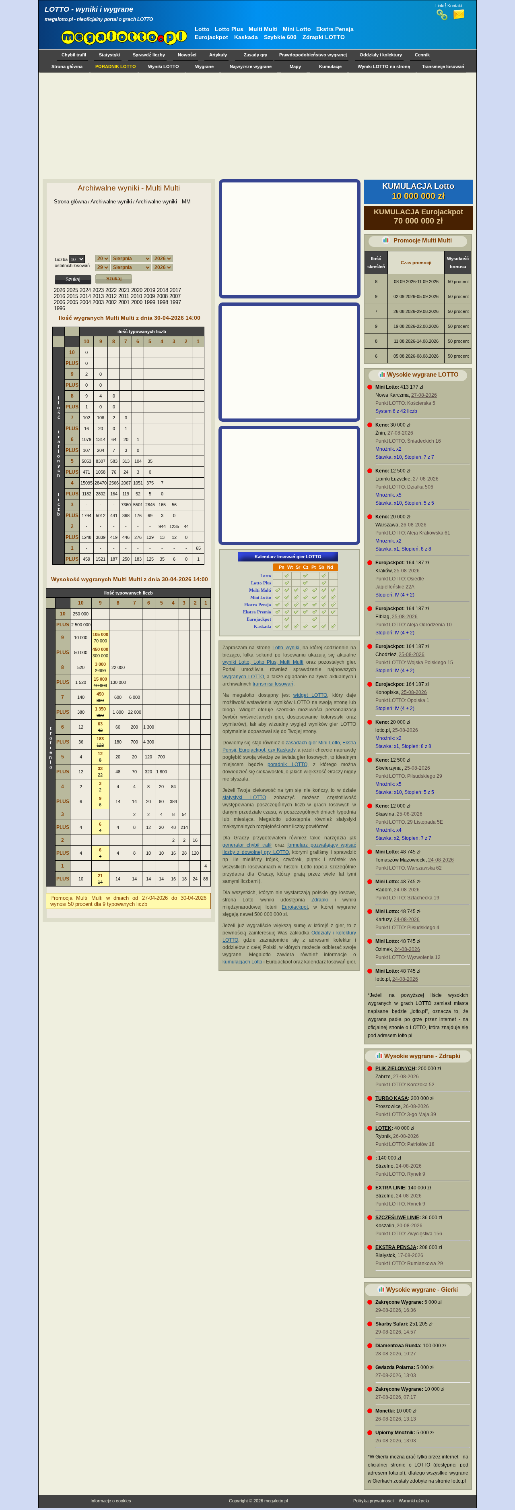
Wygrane (204, 66)
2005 (72, 302)
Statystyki (109, 54)
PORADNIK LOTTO (115, 66)
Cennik (422, 54)
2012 (111, 296)
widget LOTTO (310, 695)
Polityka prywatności (373, 1500)
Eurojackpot (211, 37)
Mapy (295, 66)
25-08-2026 (407, 571)
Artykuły (218, 54)
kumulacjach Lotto (242, 962)
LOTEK (383, 1128)
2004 (85, 302)
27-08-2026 (424, 395)
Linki (439, 5)
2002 (111, 302)
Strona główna (67, 66)
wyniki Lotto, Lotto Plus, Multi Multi (262, 662)
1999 (149, 302)
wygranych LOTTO (243, 676)
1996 (59, 308)
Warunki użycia (414, 1500)
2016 (59, 296)
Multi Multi (263, 29)
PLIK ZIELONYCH (395, 1068)
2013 (98, 296)
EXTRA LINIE (390, 1188)
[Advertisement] (256, 125)
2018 (162, 290)
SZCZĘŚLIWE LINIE (397, 1217)
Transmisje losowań (443, 66)
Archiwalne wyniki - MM (163, 202)
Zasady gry (255, 54)
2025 (72, 290)
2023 (98, 290)
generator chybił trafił (247, 845)
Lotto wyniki (285, 647)
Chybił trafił (74, 54)
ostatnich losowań (72, 265)
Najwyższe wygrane (251, 66)
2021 (124, 290)
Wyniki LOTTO (163, 66)
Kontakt (454, 5)
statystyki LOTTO (244, 797)
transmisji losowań (273, 684)
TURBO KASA (391, 1098)
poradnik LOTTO (287, 764)
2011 (123, 296)
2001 (124, 302)
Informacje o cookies (111, 1500)
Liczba (61, 259)
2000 (136, 302)
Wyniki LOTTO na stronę (384, 66)
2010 (136, 296)
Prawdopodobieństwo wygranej (313, 54)
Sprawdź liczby (149, 54)
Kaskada (246, 37)
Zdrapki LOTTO (324, 37)
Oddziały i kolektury (381, 54)
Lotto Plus (229, 29)
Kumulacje (330, 66)
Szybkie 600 (280, 37)
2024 (85, 290)
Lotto (202, 29)
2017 (175, 290)
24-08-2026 (441, 860)
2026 (59, 290)
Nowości (187, 54)
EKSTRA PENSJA (395, 1247)
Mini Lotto (297, 29)
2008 (162, 296)
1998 (162, 302)
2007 (175, 296)
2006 (59, 302)
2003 (98, 302)
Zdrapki (319, 900)
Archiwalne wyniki (111, 202)
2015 (72, 296)
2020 (136, 290)
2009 (149, 296)
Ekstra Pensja (335, 29)
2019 (149, 290)
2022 (111, 290)
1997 (175, 302)
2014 (85, 296)
